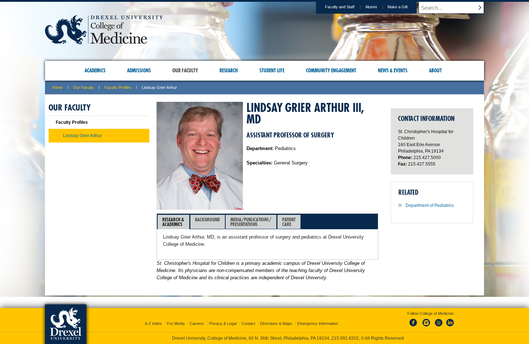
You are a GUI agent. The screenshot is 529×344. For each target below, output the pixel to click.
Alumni (371, 7)
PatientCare (288, 222)
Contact (248, 323)
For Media (176, 323)
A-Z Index (153, 323)
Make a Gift (398, 7)
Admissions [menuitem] (139, 70)
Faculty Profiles (117, 87)
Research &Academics (173, 222)
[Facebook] (414, 327)
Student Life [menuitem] (271, 70)
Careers (197, 323)
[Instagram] (426, 327)
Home (57, 87)
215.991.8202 (345, 338)
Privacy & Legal (222, 323)
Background (207, 219)
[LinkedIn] (450, 327)
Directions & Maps (276, 323)
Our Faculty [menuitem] (185, 70)
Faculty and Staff (339, 7)
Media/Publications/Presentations (250, 222)
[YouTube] (438, 327)
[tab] (173, 222)
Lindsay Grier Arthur (82, 135)
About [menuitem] (435, 70)
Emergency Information (317, 323)
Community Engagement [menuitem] (331, 70)
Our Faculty (83, 87)
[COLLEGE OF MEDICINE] (104, 42)
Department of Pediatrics (430, 205)
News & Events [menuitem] (392, 70)
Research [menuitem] (229, 70)
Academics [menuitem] (95, 70)
